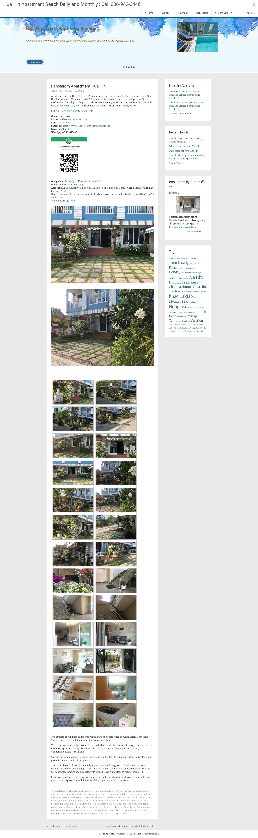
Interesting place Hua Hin (101, 791)
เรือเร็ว (180, 331)
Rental (79, 807)
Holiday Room (65, 800)
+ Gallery (164, 12)
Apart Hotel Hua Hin (64, 791)
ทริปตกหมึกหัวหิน (200, 328)
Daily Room (87, 797)
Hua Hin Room (66, 804)
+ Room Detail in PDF (226, 12)
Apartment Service (60, 797)
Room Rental (130, 807)
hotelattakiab (189, 273)
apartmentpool (193, 258)
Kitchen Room (119, 804)
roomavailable (191, 308)
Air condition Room (128, 791)
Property (71, 807)
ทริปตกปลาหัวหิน (178, 328)
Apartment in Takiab (118, 794)
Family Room (124, 797)
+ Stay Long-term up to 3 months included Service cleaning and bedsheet (186, 105)
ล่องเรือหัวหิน (173, 331)
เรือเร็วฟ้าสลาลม (188, 331)
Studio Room (66, 813)
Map (194, 297)
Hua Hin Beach (81, 791)
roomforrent (200, 308)
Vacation (123, 813)
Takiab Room (104, 813)
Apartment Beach (59, 794)
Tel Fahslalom (185, 321)
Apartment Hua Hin (78, 794)
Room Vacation (58, 810)
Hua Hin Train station (185, 292)
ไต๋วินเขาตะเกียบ (199, 331)
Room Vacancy (143, 807)
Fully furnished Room (141, 797)
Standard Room (140, 810)
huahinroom (185, 287)
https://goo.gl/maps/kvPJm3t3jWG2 (83, 181)
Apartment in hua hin (98, 794)
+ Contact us (201, 12)
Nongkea (62, 807)
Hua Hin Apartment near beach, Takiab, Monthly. (131, 826)
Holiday (54, 800)
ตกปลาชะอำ (184, 325)
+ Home (149, 12)
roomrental (172, 312)
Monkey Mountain (182, 301)
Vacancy (114, 813)
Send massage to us (64, 200)
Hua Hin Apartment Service (113, 800)
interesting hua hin (199, 292)
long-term (132, 804)
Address (171, 258)
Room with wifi (95, 810)
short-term (109, 810)
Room (86, 807)
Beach (72, 797)
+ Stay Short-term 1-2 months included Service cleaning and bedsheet (184, 94)
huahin (181, 277)
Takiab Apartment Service (84, 813)
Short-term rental (123, 810)
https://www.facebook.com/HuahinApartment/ (86, 125)
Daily (78, 797)
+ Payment (182, 12)
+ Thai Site (249, 12)
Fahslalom (112, 797)
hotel (182, 273)
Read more (35, 62)
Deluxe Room (100, 797)
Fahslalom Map (190, 268)
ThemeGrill (152, 834)
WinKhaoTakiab (174, 325)
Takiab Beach (176, 163)
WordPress (123, 834)
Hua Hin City (133, 800)
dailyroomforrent (194, 263)
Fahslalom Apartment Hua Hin (184, 146)
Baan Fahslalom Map (72, 184)
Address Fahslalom (181, 258)
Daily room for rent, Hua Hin (63, 826)
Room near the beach (113, 807)
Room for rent (96, 807)
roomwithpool (190, 312)
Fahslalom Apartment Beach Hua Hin (109, 780)
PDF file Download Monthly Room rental (72, 111)
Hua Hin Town (80, 804)
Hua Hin (139, 772)
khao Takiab (106, 804)
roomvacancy (181, 312)
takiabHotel (182, 317)
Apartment (143, 791)
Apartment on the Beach (140, 794)
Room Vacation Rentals (77, 810)
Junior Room (94, 804)
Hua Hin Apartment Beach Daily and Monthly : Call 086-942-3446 (72, 4)
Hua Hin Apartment (91, 800)
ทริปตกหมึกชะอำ (189, 328)
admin (81, 91)
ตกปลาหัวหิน (193, 325)
